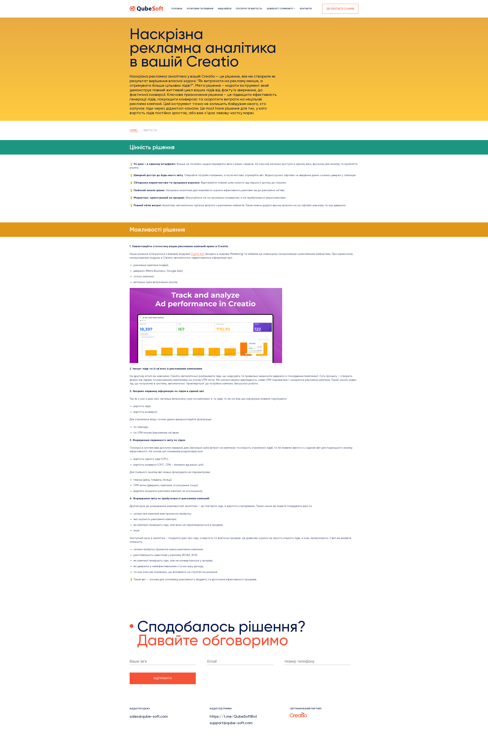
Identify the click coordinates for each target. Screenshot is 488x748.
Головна (176, 8)
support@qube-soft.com (231, 723)
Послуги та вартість (249, 8)
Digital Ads (198, 253)
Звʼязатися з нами (340, 8)
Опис (134, 130)
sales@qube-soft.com (149, 716)
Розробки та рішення (200, 8)
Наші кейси (224, 8)
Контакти (306, 8)
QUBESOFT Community (280, 8)
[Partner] (298, 714)
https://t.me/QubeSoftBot (233, 716)
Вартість (150, 130)
